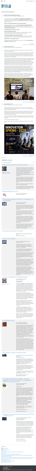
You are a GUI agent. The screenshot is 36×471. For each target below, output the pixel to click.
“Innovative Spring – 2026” (24, 108)
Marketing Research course (10, 191)
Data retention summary (6, 468)
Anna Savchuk (7, 284)
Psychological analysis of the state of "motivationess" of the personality (18, 200)
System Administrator (8, 47)
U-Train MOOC (7, 162)
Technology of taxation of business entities (14, 352)
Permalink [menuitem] (31, 43)
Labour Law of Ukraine (9, 238)
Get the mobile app (6, 469)
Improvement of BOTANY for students (13, 231)
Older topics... (4, 157)
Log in (11, 466)
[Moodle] (5, 467)
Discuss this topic (26, 44)
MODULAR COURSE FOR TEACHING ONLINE (15, 165)
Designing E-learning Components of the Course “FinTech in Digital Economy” (18, 415)
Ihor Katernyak (7, 172)
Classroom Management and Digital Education (15, 277)
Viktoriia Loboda (7, 173)
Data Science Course (8, 320)
